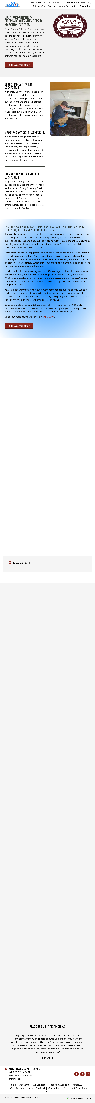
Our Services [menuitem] (38, 1084)
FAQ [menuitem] (10, 1088)
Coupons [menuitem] (21, 1088)
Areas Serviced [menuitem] (37, 1088)
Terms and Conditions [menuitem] (75, 1088)
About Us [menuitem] (24, 1084)
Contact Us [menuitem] (54, 1088)
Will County (48, 316)
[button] (76, 1074)
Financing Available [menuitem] (59, 1084)
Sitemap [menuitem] (47, 1091)
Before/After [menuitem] (78, 1084)
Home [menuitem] (13, 1084)
